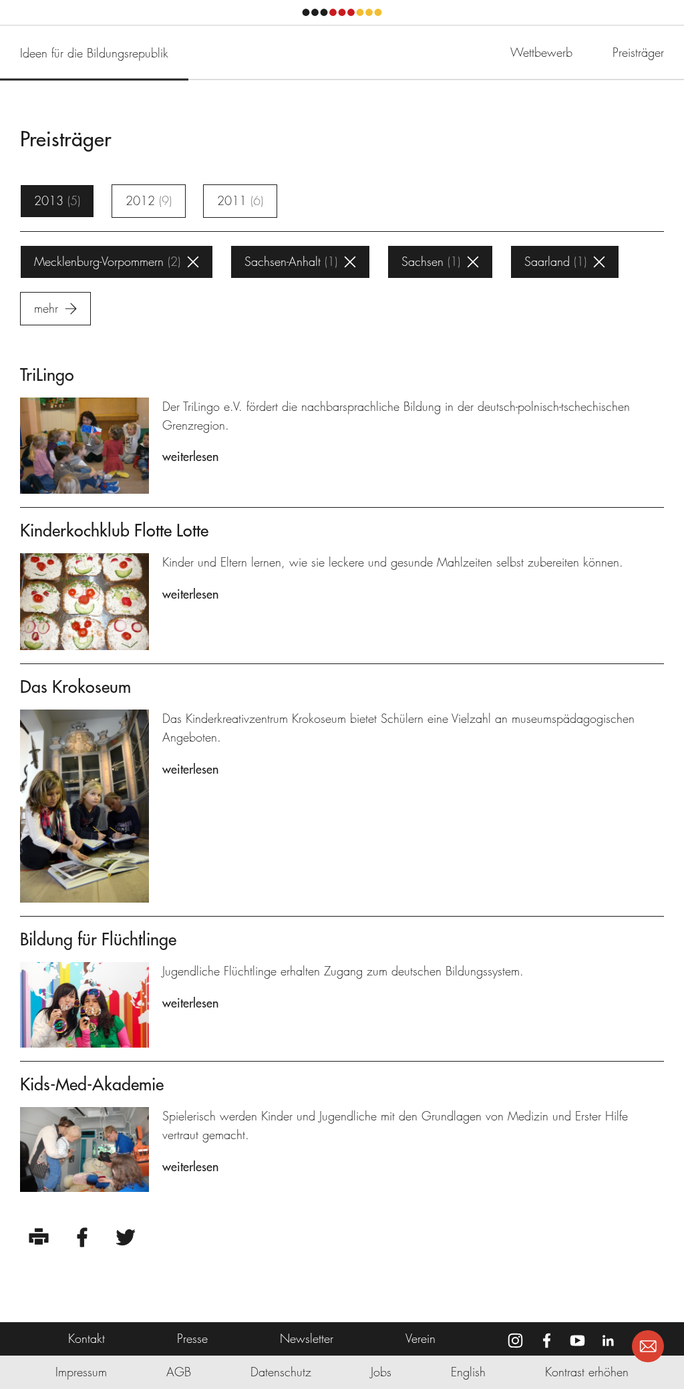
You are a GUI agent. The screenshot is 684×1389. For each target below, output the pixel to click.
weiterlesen (190, 456)
